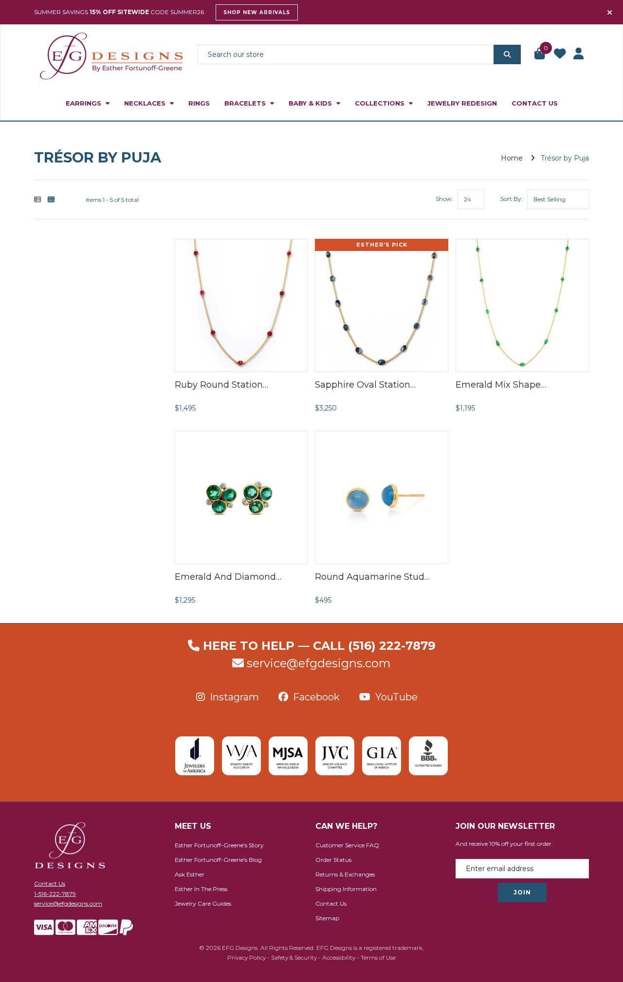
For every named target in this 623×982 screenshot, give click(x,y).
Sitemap (327, 918)
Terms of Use (378, 957)
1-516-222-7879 (55, 893)
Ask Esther (189, 874)
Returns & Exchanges (345, 874)
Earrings (84, 103)
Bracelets (246, 103)
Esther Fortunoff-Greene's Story (219, 845)
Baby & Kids (311, 103)
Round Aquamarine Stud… (372, 576)
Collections (380, 103)
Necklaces (145, 103)
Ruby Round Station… (221, 384)
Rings (199, 103)
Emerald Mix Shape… (501, 384)
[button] (540, 54)
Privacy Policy (246, 957)
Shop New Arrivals (256, 12)
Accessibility (338, 957)
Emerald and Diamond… (228, 576)
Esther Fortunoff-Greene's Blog (218, 859)
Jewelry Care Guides (203, 903)
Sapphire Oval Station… (365, 384)
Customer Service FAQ (347, 845)
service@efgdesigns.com (319, 663)
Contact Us (535, 103)
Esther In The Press (201, 889)
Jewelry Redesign (462, 103)
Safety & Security (294, 957)
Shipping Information (346, 889)
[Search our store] (507, 54)
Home (512, 158)
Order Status (333, 859)
